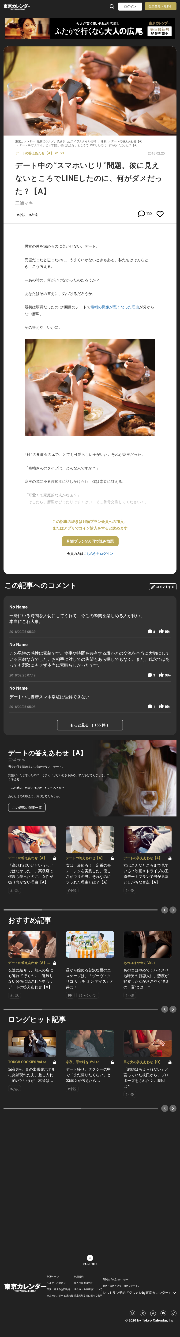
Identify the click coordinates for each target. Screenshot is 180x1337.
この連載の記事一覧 (27, 807)
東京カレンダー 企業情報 (60, 1295)
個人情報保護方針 (83, 1283)
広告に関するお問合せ (58, 1289)
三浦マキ (24, 203)
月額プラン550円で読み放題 (90, 541)
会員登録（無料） (160, 6)
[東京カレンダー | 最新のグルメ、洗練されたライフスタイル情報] (17, 6)
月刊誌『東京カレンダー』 (117, 1279)
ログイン (130, 6)
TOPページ (53, 1276)
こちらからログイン (98, 553)
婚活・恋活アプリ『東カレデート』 (121, 1285)
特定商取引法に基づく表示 (88, 1295)
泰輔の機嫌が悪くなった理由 (114, 307)
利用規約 (78, 1276)
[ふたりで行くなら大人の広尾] (90, 28)
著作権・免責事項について (88, 1289)
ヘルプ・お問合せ (56, 1283)
